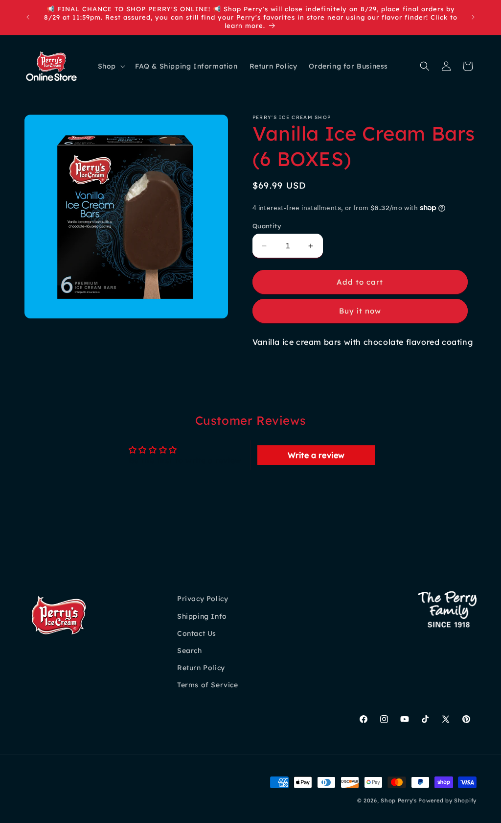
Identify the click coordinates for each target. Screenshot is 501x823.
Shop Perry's (398, 800)
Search (189, 650)
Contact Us (196, 633)
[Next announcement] (473, 17)
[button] (110, 66)
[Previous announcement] (28, 17)
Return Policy (201, 667)
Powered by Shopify (447, 800)
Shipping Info (202, 616)
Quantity (266, 226)
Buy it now (360, 310)
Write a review (316, 455)
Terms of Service (207, 684)
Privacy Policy (202, 598)
